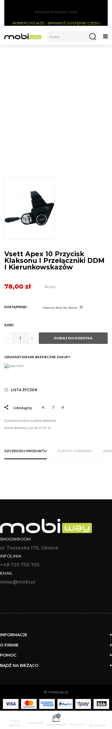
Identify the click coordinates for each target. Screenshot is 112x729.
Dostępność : (16, 307)
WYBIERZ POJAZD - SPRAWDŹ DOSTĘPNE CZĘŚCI (56, 23)
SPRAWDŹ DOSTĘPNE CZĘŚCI (56, 12)
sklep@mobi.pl (17, 582)
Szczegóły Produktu (25, 451)
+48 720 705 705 (20, 565)
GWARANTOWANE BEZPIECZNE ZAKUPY (37, 357)
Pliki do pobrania (75, 451)
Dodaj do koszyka (73, 338)
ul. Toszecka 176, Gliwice (29, 548)
